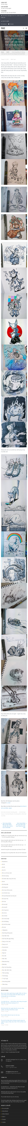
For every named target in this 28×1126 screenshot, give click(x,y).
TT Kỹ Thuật (5, 978)
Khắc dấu (4, 958)
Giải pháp (4, 950)
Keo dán (4, 955)
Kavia (2, 840)
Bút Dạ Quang (5, 875)
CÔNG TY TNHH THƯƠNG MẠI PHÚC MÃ (10, 1052)
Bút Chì (4, 870)
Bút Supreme (5, 910)
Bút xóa (4, 927)
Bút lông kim (5, 887)
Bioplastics (4, 861)
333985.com (4, 835)
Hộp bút (4, 953)
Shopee (4, 1119)
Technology (5, 975)
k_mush (8, 802)
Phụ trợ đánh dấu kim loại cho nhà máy (10, 1015)
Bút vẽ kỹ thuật (7, 812)
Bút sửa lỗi (4, 907)
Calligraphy (4, 930)
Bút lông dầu (5, 884)
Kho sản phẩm (5, 1108)
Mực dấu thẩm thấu (6, 970)
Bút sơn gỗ (4, 904)
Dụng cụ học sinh (6, 941)
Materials (4, 964)
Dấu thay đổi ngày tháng (8, 938)
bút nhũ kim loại (6, 893)
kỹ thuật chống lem (10, 813)
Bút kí (3, 881)
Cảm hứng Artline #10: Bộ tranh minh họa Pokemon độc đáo (20, 825)
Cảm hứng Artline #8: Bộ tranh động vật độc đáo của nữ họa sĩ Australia (7, 825)
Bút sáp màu (5, 898)
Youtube (11, 24)
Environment (5, 947)
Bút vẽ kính (4, 915)
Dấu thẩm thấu (5, 935)
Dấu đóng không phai (7, 933)
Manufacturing (5, 961)
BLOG (8, 52)
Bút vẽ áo (4, 913)
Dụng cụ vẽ (3, 813)
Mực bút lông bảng (6, 967)
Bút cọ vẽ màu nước (7, 873)
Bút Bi (3, 867)
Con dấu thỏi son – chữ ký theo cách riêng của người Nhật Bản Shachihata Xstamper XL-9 (14, 1002)
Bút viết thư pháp (6, 924)
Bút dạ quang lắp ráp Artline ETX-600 (16, 849)
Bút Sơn (4, 901)
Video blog (4, 984)
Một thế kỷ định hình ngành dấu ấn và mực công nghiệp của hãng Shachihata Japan (12, 1009)
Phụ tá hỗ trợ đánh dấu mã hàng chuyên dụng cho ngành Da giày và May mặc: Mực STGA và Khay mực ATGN (13, 1022)
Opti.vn (3, 1116)
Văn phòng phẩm (13, 812)
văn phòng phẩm (17, 813)
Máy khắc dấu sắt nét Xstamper (18, 852)
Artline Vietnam (5, 1114)
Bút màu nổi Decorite (7, 890)
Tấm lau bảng (5, 973)
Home (2, 52)
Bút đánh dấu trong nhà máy (9, 878)
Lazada (3, 1122)
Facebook (4, 24)
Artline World (5, 1111)
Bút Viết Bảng (5, 921)
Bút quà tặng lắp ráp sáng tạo (9, 895)
